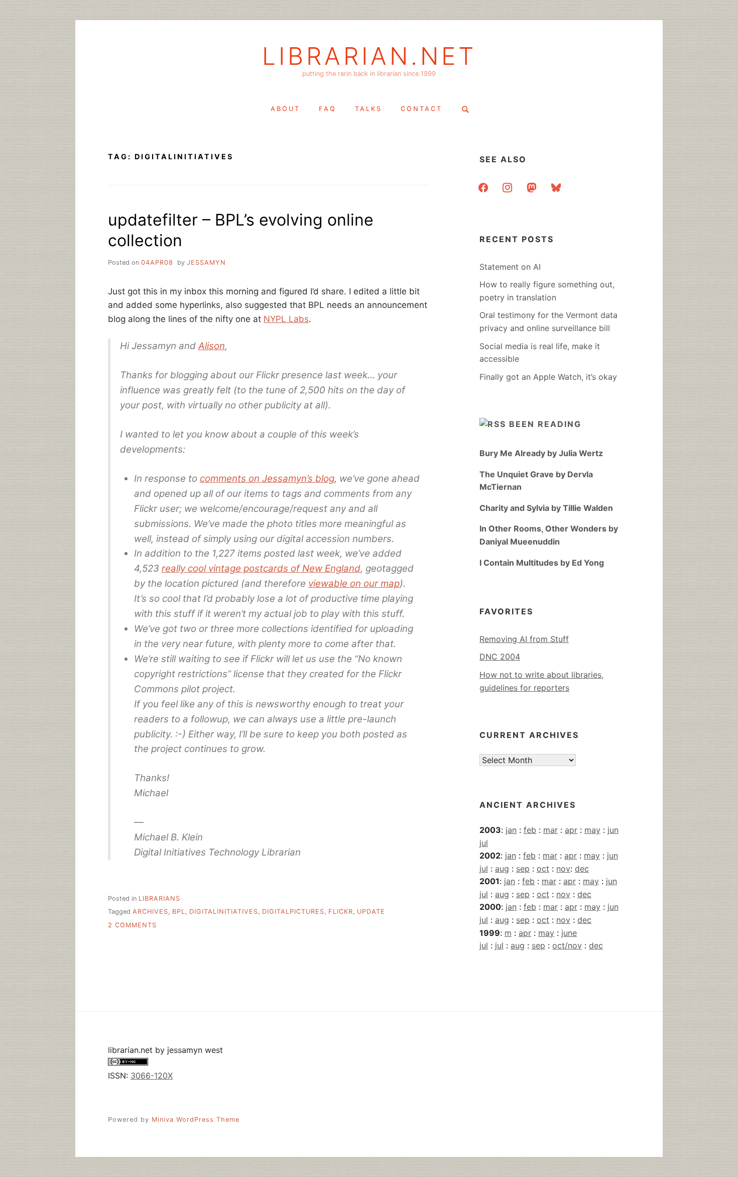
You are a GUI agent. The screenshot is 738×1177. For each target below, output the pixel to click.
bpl (178, 911)
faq (327, 109)
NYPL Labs (286, 319)
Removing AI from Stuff (524, 639)
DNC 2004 (499, 657)
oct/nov (567, 945)
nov (563, 869)
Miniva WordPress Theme (195, 1119)
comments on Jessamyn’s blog (267, 478)
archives (150, 911)
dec (582, 869)
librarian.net (369, 56)
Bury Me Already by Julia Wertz (541, 453)
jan (511, 830)
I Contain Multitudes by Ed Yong (541, 563)
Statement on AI (510, 267)
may (592, 830)
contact (421, 109)
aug (502, 869)
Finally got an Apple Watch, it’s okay (548, 377)
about (285, 109)
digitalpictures (293, 911)
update (371, 911)
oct (543, 869)
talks (368, 109)
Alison (211, 346)
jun (613, 830)
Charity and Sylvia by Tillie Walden (546, 508)
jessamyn (206, 262)
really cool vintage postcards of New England (261, 568)
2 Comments (132, 925)
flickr (340, 911)
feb (530, 830)
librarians (159, 898)
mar (550, 830)
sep (523, 869)
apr (571, 830)
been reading (545, 424)
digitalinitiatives (223, 911)
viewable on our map (354, 583)
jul (483, 843)
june (569, 933)
